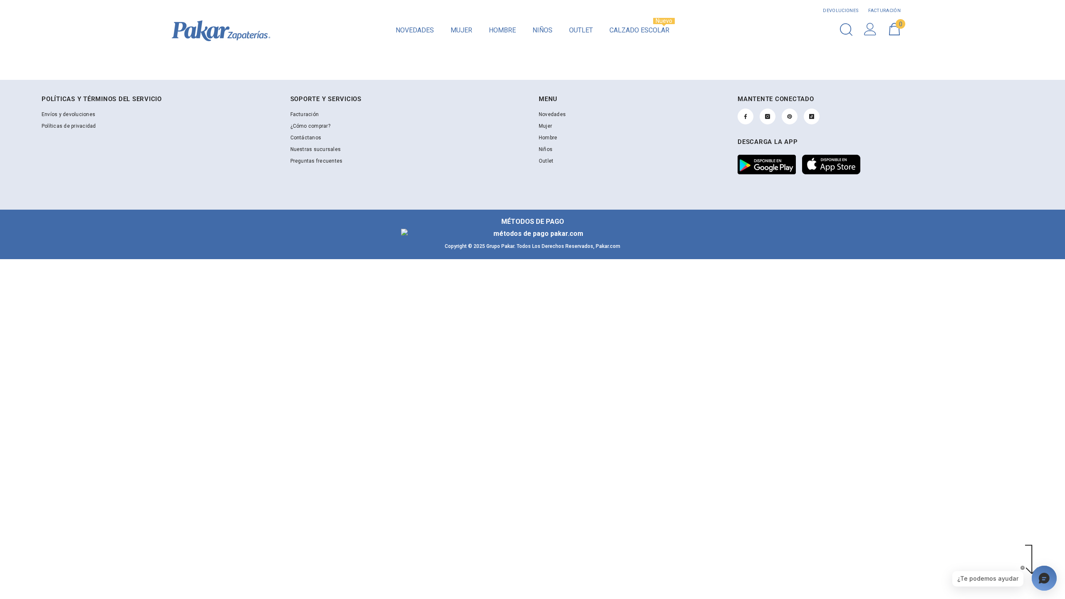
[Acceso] (870, 29)
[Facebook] (745, 116)
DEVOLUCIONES (841, 10)
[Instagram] (767, 116)
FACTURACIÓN (884, 10)
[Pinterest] (790, 116)
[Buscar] (846, 29)
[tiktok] (812, 116)
